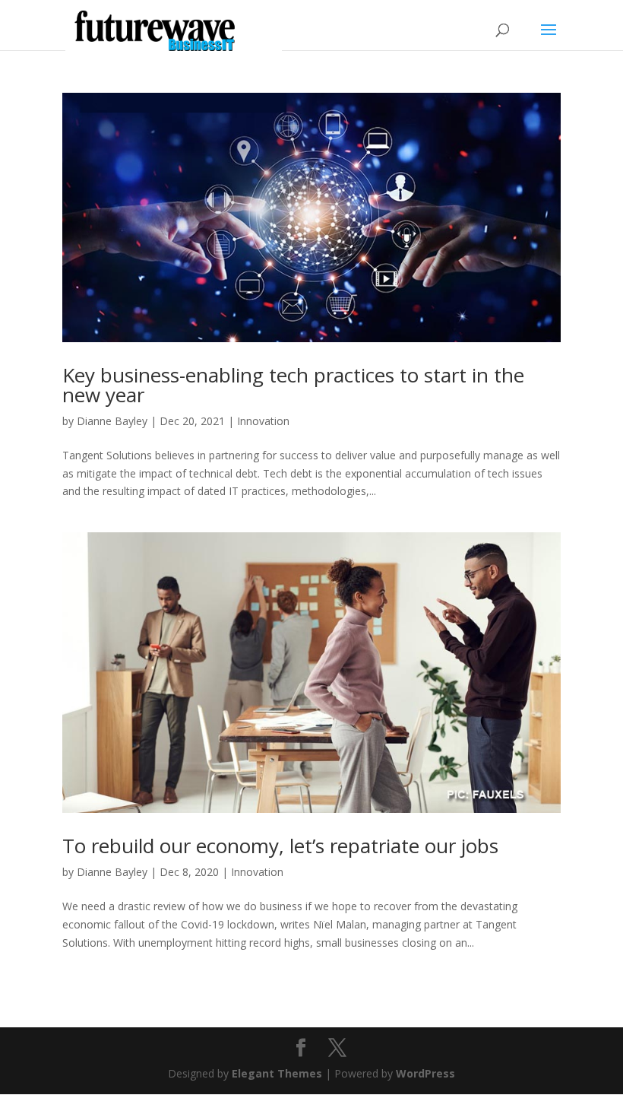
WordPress (425, 1073)
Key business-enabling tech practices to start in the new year (293, 384)
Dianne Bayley (112, 421)
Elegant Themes (277, 1073)
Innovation (263, 421)
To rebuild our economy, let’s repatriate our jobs (280, 845)
